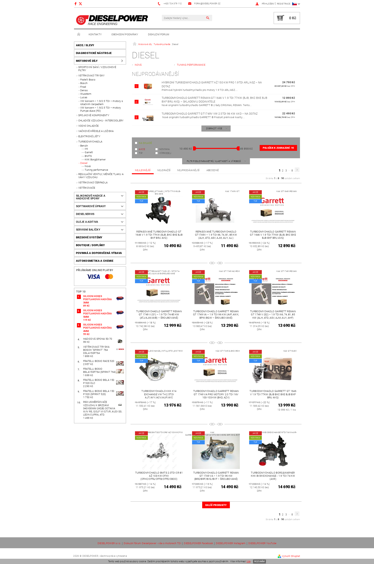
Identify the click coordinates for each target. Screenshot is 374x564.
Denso (84, 90)
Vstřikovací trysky (91, 75)
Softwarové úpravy (91, 206)
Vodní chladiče (88, 125)
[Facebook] (76, 3)
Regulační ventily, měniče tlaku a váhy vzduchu (101, 176)
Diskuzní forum (158, 34)
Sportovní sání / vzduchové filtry (97, 69)
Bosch (84, 83)
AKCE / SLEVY (85, 45)
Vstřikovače (86, 187)
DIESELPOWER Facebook (198, 543)
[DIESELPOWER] (112, 20)
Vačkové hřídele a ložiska (96, 131)
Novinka (164, 149)
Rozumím (259, 561)
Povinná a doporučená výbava (99, 253)
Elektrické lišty (89, 136)
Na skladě (145, 143)
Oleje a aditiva (87, 221)
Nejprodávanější (188, 170)
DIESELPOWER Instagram (231, 543)
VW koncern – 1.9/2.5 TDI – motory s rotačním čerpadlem (101, 103)
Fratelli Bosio (87, 79)
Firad (83, 86)
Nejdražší (163, 170)
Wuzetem (85, 93)
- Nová (87, 166)
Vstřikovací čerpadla (93, 182)
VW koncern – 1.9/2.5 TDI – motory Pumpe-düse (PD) (100, 109)
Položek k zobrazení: (278, 148)
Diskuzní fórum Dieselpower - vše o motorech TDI (152, 543)
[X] (82, 3)
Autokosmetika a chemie (94, 260)
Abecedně (212, 170)
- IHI (85, 148)
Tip (140, 153)
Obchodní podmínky (124, 34)
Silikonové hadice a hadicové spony (90, 197)
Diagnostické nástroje (94, 53)
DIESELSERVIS (85, 214)
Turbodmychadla (90, 141)
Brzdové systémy (89, 237)
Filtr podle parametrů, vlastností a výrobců (214, 161)
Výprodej (165, 153)
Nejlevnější (143, 170)
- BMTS (87, 156)
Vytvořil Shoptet (291, 556)
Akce (142, 149)
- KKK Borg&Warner (94, 159)
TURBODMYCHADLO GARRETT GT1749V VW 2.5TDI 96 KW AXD (210, 113)
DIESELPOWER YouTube (262, 543)
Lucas (83, 97)
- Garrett (88, 152)
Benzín (84, 145)
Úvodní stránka (79, 34)
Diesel (84, 163)
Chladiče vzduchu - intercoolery (101, 120)
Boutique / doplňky (90, 245)
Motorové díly (87, 60)
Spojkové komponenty (93, 115)
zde (249, 561)
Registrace (283, 4)
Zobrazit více (214, 128)
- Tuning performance (95, 169)
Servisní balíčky (88, 229)
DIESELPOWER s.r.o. (109, 543)
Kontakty (95, 34)
